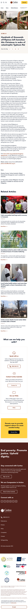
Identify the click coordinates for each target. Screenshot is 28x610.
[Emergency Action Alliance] (21, 573)
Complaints (4, 532)
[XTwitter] (13, 49)
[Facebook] (10, 49)
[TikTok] (16, 501)
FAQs (2, 528)
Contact (3, 536)
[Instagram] (18, 49)
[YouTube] (13, 501)
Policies (3, 525)
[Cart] (6, 2)
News (7, 7)
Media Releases (14, 7)
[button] (26, 27)
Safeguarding (4, 540)
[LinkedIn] (15, 49)
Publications (4, 521)
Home (2, 7)
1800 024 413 (6, 517)
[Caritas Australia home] (14, 2)
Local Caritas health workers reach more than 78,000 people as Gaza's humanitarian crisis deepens (14, 285)
